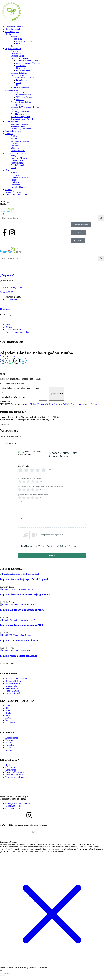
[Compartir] (6, 973)
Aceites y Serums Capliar (27, 61)
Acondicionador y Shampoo (28, 63)
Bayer (8, 720)
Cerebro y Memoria (19, 158)
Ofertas (8, 189)
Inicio (7, 324)
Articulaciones (11, 738)
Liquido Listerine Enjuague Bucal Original (24, 579)
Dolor (13, 167)
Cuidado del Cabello (19, 58)
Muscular (20, 99)
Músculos (9, 745)
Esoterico (15, 175)
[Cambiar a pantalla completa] (4, 973)
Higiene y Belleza (13, 48)
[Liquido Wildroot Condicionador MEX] (18, 604)
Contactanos (10, 770)
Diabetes (14, 143)
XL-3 (7, 708)
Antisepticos (16, 104)
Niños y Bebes (11, 686)
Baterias (14, 172)
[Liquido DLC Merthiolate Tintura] (15, 635)
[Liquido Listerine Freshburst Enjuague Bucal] (20, 589)
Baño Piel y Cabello (19, 124)
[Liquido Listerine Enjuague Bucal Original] (19, 574)
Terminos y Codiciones (15, 777)
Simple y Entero (12, 691)
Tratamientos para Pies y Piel (23, 119)
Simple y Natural (12, 693)
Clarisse (33, 404)
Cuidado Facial (17, 75)
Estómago (15, 146)
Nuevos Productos (13, 192)
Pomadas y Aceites (24, 95)
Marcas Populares (13, 131)
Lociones (15, 182)
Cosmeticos (16, 53)
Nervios (14, 138)
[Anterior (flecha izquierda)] (1, 975)
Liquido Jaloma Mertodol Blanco (18, 655)
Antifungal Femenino (20, 112)
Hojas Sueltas (16, 39)
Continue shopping (13, 299)
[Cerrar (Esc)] (9, 973)
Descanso (15, 109)
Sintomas (9, 133)
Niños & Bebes (12, 121)
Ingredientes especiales (20, 177)
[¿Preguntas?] (3, 267)
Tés (12, 46)
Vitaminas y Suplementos (21, 129)
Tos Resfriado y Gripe (20, 116)
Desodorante (21, 80)
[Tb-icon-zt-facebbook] (3, 815)
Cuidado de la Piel (19, 73)
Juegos (14, 180)
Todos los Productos (14, 27)
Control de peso (12, 31)
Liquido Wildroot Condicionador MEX (22, 609)
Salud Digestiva (17, 114)
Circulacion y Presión (20, 141)
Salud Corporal (17, 165)
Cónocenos (10, 767)
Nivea (8, 718)
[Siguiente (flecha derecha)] (4, 975)
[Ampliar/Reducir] (1, 973)
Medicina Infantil (18, 126)
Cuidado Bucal (17, 56)
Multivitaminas (17, 163)
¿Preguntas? (7, 275)
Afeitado (14, 51)
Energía (14, 155)
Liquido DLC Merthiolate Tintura (19, 640)
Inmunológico (17, 160)
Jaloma (8, 715)
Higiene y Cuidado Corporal (23, 78)
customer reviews (8, 356)
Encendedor (16, 184)
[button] (6, 292)
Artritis (14, 136)
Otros (18, 85)
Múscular (15, 148)
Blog (7, 765)
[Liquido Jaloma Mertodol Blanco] (15, 650)
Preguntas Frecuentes (14, 772)
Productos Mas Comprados (17, 332)
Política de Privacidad (14, 775)
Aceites (14, 36)
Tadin (7, 706)
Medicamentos (11, 90)
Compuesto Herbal (24, 41)
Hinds (8, 713)
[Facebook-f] (4, 232)
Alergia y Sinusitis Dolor (21, 102)
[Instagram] (12, 232)
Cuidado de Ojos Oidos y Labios (25, 107)
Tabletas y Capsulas (24, 97)
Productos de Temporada (16, 194)
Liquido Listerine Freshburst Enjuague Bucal (25, 594)
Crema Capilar (22, 68)
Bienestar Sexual (12, 29)
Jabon (18, 82)
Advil (7, 710)
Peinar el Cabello (23, 70)
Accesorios (21, 65)
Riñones (8, 743)
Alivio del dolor (17, 92)
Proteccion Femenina (20, 87)
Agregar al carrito (56, 394)
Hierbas (8, 34)
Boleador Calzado (18, 187)
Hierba (19, 44)
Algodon (25, 404)
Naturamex (10, 723)
